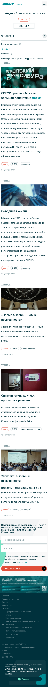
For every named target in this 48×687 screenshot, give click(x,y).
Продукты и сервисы (10, 599)
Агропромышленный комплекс (18, 612)
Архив (4, 651)
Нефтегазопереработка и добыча (19, 628)
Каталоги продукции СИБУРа (14, 644)
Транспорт (10, 637)
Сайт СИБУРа (7, 657)
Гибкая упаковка (12, 615)
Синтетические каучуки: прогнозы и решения (18, 398)
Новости (6, 54)
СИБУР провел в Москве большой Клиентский (21, 95)
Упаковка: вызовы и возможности (15, 478)
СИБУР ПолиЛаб (28, 349)
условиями (22, 562)
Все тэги (24, 26)
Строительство (12, 634)
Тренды (6, 49)
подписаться (12, 568)
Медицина (10, 624)
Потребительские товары (16, 631)
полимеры (25, 164)
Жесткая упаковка (13, 618)
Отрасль (5, 609)
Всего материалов (11, 44)
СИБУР (14, 164)
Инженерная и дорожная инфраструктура (22, 58)
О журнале (6, 654)
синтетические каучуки (30, 429)
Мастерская (7, 605)
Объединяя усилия (14, 211)
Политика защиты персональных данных (18, 647)
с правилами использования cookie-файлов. (23, 671)
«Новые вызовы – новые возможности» (19, 317)
